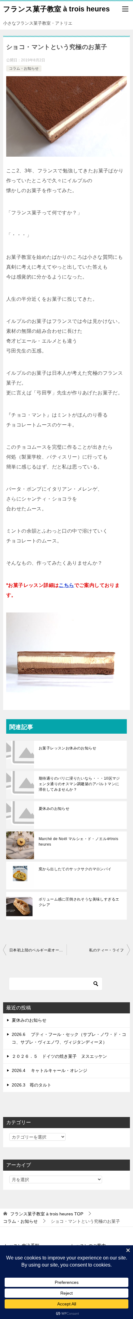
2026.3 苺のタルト (31, 1084)
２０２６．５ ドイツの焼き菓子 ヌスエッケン (59, 1056)
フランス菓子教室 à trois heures (56, 9)
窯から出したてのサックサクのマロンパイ (75, 869)
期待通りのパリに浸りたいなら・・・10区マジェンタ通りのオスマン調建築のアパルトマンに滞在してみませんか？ (79, 784)
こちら (66, 585)
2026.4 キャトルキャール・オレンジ (49, 1070)
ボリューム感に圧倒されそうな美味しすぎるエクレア (79, 902)
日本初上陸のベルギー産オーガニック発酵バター (37, 950)
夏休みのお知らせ (54, 808)
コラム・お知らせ (24, 68)
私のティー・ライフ (106, 950)
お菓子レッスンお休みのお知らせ (67, 748)
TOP (46, 1213)
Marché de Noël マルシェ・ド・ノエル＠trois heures (78, 842)
